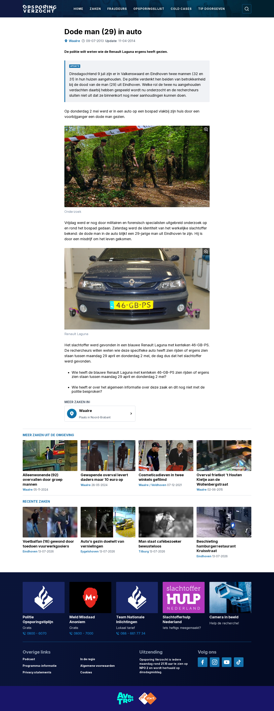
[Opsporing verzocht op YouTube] (226, 662)
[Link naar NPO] (147, 698)
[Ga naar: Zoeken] (246, 8)
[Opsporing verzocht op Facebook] (202, 662)
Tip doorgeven (211, 8)
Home (78, 8)
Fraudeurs (117, 8)
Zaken (95, 8)
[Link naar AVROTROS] (125, 698)
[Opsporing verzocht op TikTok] (239, 662)
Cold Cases (181, 8)
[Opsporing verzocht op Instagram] (214, 662)
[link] (99, 413)
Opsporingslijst (148, 8)
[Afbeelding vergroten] (206, 129)
